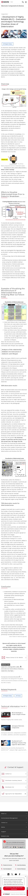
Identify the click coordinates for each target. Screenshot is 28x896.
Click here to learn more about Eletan (15, 167)
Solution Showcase (21, 868)
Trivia (18, 695)
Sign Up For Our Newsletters (13, 793)
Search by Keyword (7, 868)
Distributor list (9, 787)
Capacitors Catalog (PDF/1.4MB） (10, 666)
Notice (3, 827)
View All (23, 706)
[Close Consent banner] (25, 876)
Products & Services (7, 865)
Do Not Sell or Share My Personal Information (14, 888)
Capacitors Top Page (7, 670)
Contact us (8, 773)
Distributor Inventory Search (13, 780)
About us (3, 813)
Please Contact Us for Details (14, 657)
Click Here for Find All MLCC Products (12, 668)
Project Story (7, 44)
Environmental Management (9, 818)
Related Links (5, 836)
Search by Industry (21, 865)
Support (3, 831)
